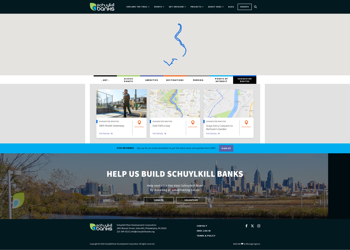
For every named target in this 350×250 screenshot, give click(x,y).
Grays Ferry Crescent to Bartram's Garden (219, 127)
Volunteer (191, 200)
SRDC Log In (204, 230)
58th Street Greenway (111, 126)
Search (255, 7)
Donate (244, 6)
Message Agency (253, 244)
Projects (196, 6)
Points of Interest (221, 80)
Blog (231, 6)
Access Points (128, 80)
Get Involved (176, 6)
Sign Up (226, 148)
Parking (198, 80)
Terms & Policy (206, 235)
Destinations (175, 80)
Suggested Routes (245, 80)
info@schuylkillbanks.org (143, 231)
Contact (202, 225)
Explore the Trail (137, 6)
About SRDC (215, 6)
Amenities (151, 80)
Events (158, 6)
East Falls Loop (161, 126)
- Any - (105, 80)
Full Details (104, 133)
